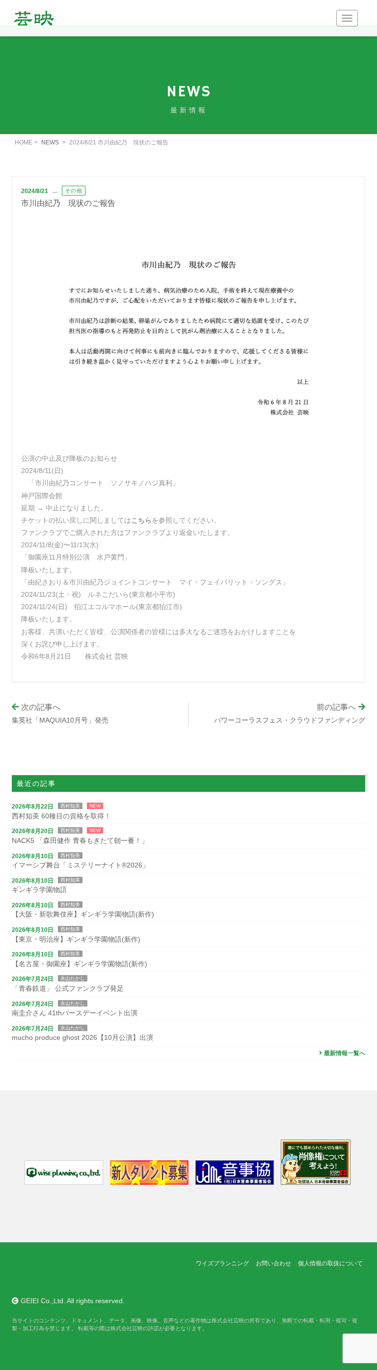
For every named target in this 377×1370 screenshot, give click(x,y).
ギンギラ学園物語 (39, 890)
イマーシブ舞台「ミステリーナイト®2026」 (80, 865)
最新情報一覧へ (344, 1053)
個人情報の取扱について (330, 1263)
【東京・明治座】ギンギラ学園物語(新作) (76, 939)
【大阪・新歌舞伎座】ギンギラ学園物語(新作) (83, 914)
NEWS (50, 142)
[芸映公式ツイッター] (19, 1282)
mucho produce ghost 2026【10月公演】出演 (82, 1037)
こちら (141, 520)
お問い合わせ (273, 1263)
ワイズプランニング (222, 1263)
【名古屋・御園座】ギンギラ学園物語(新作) (79, 964)
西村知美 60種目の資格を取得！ (61, 816)
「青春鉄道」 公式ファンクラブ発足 (68, 988)
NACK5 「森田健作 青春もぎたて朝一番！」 (80, 840)
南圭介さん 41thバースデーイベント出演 (74, 1013)
